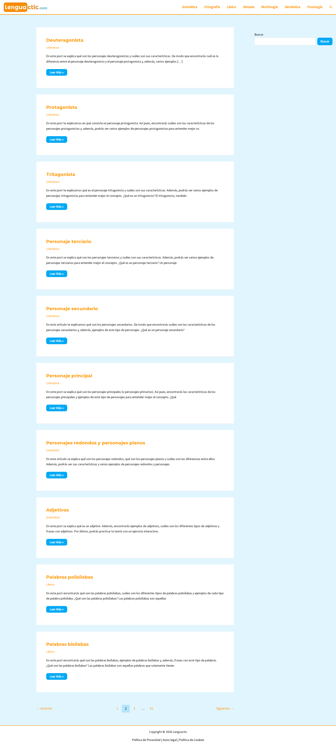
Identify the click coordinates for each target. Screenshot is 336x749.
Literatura (52, 47)
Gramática (53, 517)
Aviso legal (170, 740)
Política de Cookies (191, 740)
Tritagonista (60, 174)
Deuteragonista (64, 40)
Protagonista (61, 107)
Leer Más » (58, 72)
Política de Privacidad (146, 740)
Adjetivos (57, 510)
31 (151, 708)
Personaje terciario (68, 241)
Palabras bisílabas (67, 644)
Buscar (258, 34)
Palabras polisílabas (69, 577)
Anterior (44, 708)
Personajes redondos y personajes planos (95, 443)
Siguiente (225, 708)
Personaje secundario (72, 308)
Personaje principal (69, 376)
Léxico (50, 584)
